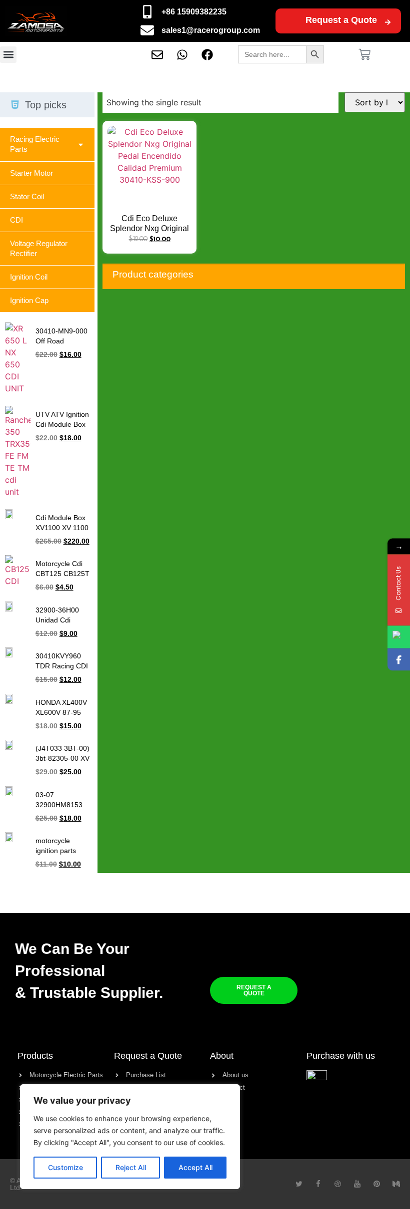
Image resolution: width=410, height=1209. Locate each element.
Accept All (195, 1167)
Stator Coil (27, 196)
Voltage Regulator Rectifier (39, 248)
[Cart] (364, 54)
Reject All (131, 1167)
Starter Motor (31, 173)
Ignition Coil (29, 277)
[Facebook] (399, 659)
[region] (130, 1136)
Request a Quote (341, 20)
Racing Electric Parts (35, 144)
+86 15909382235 (194, 11)
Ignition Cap (29, 300)
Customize (65, 1167)
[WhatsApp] (399, 637)
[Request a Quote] (387, 22)
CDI (16, 220)
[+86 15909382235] (147, 11)
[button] (8, 54)
